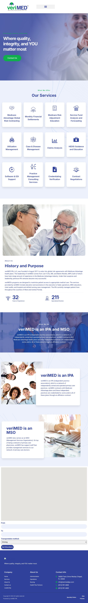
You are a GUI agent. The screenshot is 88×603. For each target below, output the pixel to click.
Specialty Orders (71, 597)
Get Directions (7, 547)
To (2, 531)
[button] (45, 7)
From (3, 523)
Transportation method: (10, 538)
